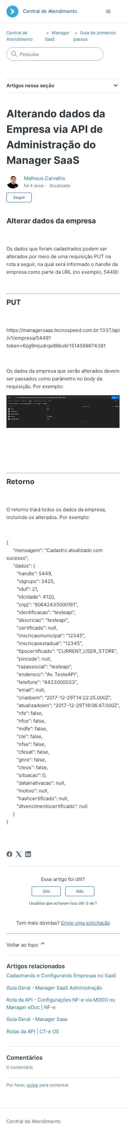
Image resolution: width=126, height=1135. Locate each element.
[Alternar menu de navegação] (108, 11)
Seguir (19, 197)
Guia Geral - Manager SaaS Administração (54, 988)
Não (80, 891)
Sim (46, 891)
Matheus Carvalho (44, 178)
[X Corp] (19, 854)
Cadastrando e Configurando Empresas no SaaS (61, 975)
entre (32, 1084)
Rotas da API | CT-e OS (32, 1031)
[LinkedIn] (28, 854)
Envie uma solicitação (85, 923)
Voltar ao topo (22, 945)
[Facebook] (9, 854)
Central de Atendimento (33, 1121)
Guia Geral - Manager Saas (37, 1019)
